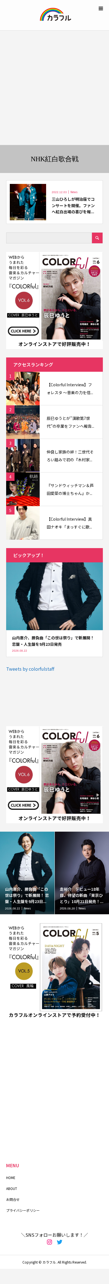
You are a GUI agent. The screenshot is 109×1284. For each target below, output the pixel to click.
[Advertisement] (54, 87)
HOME (10, 1177)
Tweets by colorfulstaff (30, 668)
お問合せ (13, 1199)
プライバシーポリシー (23, 1210)
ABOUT (11, 1188)
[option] (27, 873)
